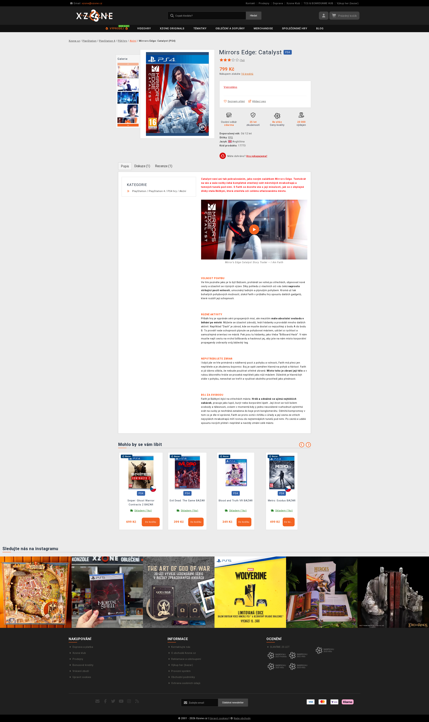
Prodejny (264, 3)
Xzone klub (79, 653)
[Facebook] (105, 701)
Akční (182, 191)
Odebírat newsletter (233, 702)
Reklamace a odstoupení (186, 659)
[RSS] (137, 701)
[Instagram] (129, 701)
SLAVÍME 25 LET (280, 647)
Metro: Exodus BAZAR (282, 500)
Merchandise (263, 28)
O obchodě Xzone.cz (183, 653)
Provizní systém (181, 671)
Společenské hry (294, 28)
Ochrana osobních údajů (185, 683)
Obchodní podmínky (183, 677)
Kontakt (250, 3)
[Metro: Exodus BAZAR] (281, 472)
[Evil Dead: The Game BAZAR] (187, 472)
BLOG (320, 28)
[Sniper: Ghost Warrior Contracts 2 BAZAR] (141, 472)
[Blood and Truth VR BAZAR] (235, 472)
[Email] (97, 701)
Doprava (278, 3)
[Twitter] (113, 701)
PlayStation (139, 191)
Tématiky (199, 28)
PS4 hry (172, 191)
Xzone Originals (172, 28)
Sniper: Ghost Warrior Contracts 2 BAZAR (141, 502)
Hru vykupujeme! (256, 156)
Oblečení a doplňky (230, 28)
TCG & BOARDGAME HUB (318, 3)
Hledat (253, 15)
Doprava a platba (83, 647)
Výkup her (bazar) (348, 3)
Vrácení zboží (81, 671)
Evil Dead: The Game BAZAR (187, 500)
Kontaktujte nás (180, 647)
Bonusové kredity (83, 665)
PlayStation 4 (157, 191)
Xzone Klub (293, 3)
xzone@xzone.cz (88, 3)
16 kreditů (247, 74)
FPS (230, 137)
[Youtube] (121, 701)
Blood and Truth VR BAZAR (236, 500)
